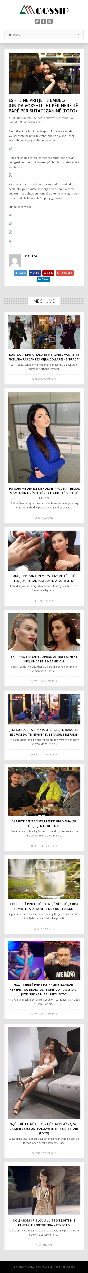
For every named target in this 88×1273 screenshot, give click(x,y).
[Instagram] (50, 21)
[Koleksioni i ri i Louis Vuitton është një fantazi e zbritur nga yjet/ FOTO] (44, 1190)
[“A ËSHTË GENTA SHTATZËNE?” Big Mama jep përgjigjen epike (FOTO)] (44, 791)
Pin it (50, 272)
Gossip (41, 118)
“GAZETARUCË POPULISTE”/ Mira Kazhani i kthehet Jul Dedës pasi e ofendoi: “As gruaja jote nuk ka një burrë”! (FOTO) (44, 989)
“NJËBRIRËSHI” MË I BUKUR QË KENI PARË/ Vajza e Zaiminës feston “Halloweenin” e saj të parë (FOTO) (44, 1128)
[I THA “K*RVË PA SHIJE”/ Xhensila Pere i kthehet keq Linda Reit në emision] (44, 632)
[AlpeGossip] (44, 9)
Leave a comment (33, 121)
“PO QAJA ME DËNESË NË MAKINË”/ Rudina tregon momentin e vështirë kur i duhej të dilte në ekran (44, 493)
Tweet (22, 272)
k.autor (13, 121)
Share (36, 272)
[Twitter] (37, 21)
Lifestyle (52, 118)
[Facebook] (43, 21)
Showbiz (64, 118)
